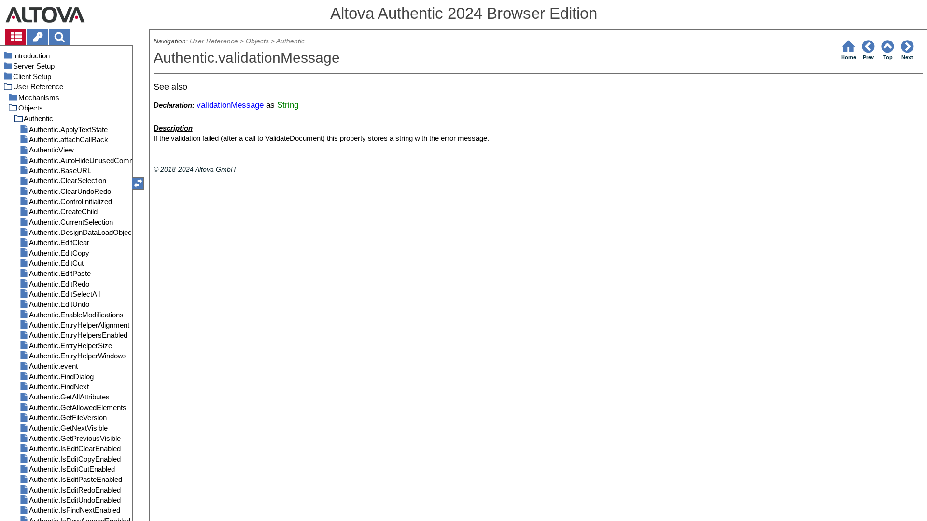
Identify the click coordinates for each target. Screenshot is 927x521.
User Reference (214, 41)
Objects (257, 41)
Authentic (290, 41)
